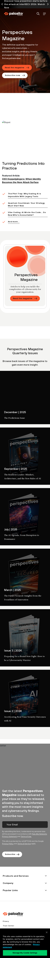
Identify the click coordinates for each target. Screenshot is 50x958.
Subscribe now (12, 75)
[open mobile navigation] (44, 14)
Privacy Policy (7, 844)
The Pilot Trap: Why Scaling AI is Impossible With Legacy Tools (24, 194)
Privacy (6, 921)
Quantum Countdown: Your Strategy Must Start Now (26, 204)
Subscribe (11, 854)
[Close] (47, 932)
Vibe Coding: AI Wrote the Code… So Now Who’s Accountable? (27, 213)
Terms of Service (24, 844)
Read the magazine (14, 67)
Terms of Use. (26, 836)
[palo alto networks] (13, 14)
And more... (14, 221)
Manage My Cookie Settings (25, 953)
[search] (38, 14)
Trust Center (8, 926)
